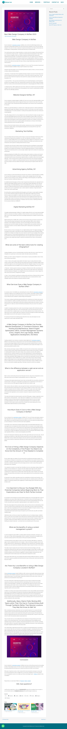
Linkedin (29, 680)
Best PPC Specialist (53, 23)
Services (37, 2)
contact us (36, 674)
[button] (3, 726)
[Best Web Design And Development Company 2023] (24, 706)
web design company (16, 45)
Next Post (43, 719)
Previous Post (5, 719)
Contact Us (55, 2)
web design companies (38, 292)
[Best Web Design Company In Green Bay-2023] (37, 706)
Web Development (8, 36)
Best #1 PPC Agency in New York (55, 24)
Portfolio (47, 2)
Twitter (25, 680)
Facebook (22, 680)
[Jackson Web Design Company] (10, 706)
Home (31, 2)
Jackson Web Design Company (9, 710)
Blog (62, 2)
